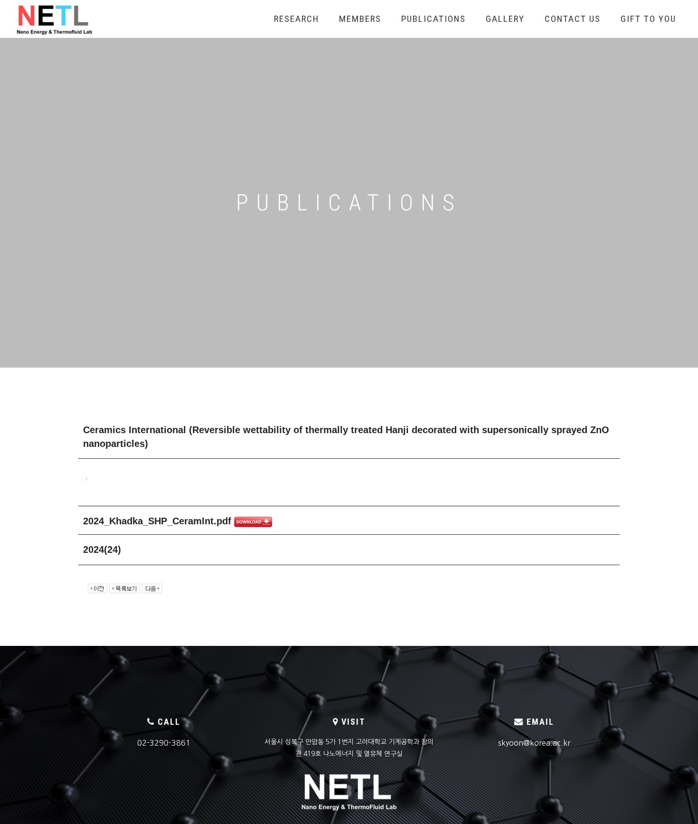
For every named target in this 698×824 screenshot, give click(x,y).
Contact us (573, 18)
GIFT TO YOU (648, 18)
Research (296, 18)
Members (360, 18)
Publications (433, 18)
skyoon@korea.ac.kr (534, 743)
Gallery (505, 18)
